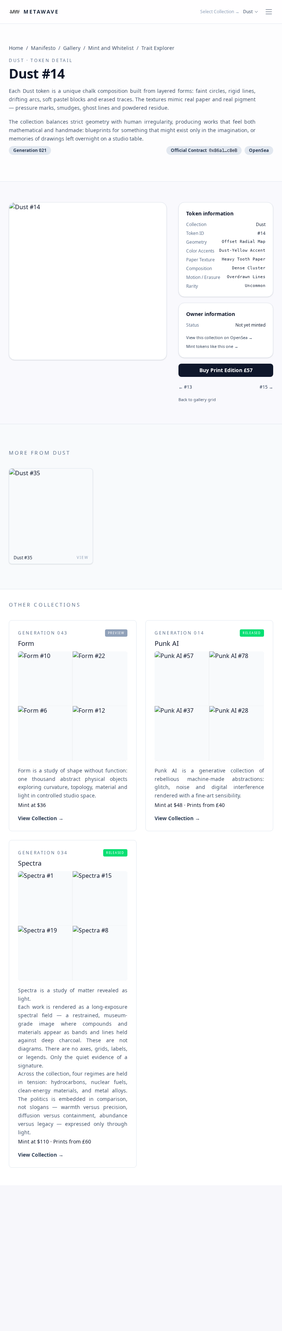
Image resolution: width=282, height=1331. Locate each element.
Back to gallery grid (197, 399)
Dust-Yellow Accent (242, 250)
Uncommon (255, 285)
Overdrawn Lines (246, 276)
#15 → (266, 387)
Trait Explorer (157, 47)
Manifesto (43, 47)
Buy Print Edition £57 (226, 370)
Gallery (71, 47)
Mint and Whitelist (111, 47)
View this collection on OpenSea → (219, 337)
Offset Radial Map (243, 241)
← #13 (185, 387)
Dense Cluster (248, 268)
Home (16, 47)
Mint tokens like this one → (212, 346)
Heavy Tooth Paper (243, 259)
